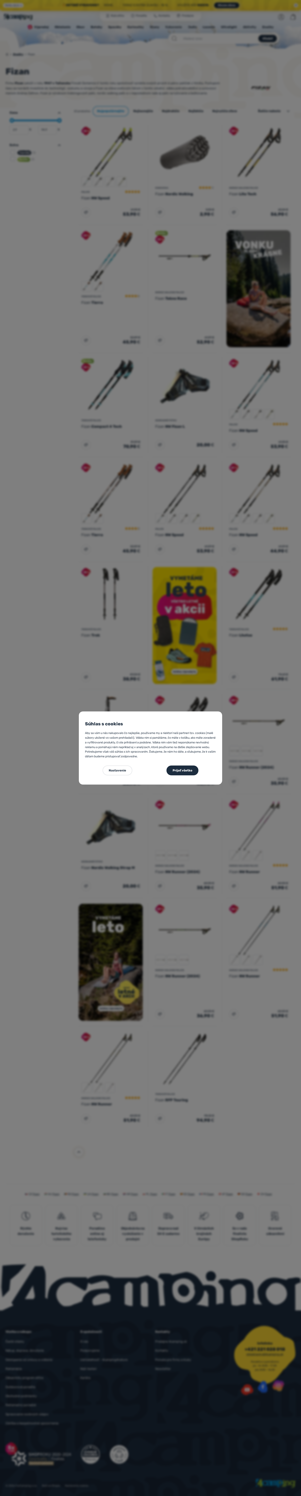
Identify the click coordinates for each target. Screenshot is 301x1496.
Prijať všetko (182, 770)
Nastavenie (117, 770)
